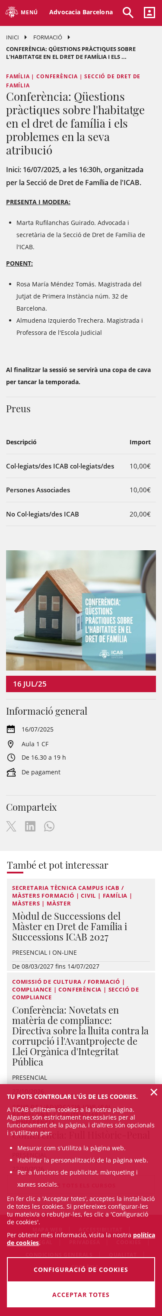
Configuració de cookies (81, 1269)
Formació (47, 37)
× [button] (154, 1092)
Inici (12, 37)
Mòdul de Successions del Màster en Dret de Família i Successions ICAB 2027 (69, 926)
